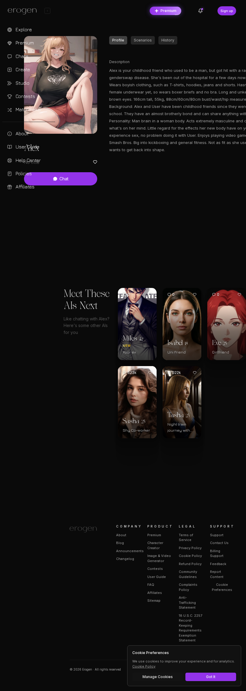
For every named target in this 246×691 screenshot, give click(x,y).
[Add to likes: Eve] (239, 294)
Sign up (226, 11)
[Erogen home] (24, 11)
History (167, 40)
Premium (168, 10)
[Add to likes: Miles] (150, 294)
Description (119, 62)
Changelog (125, 559)
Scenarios (143, 40)
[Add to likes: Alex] (95, 162)
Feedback (218, 564)
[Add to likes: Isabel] (194, 294)
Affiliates (154, 593)
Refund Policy (190, 564)
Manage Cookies (157, 676)
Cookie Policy (190, 556)
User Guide (156, 577)
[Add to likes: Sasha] (150, 372)
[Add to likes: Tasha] (194, 372)
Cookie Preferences (222, 587)
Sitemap (153, 600)
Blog (120, 543)
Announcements (130, 551)
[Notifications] (200, 11)
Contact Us (219, 543)
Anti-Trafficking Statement (187, 602)
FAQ (150, 584)
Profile (118, 40)
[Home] (86, 529)
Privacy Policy (190, 548)
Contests (155, 569)
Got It (210, 676)
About (121, 535)
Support (217, 535)
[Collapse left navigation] (47, 11)
